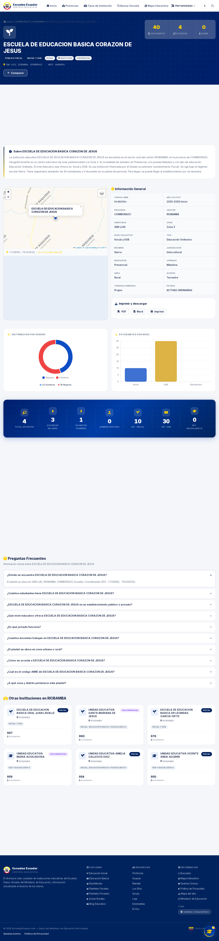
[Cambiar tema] (205, 6)
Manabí (136, 883)
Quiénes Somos (189, 883)
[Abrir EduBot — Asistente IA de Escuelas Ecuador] (209, 931)
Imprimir (159, 311)
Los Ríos (137, 888)
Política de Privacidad (192, 888)
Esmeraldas (138, 904)
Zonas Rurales (97, 898)
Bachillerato (95, 883)
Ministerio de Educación (194, 898)
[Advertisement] (109, 113)
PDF (123, 311)
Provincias (71, 5)
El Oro (135, 909)
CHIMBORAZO (22, 21)
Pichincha (137, 873)
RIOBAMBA (39, 21)
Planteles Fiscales (98, 888)
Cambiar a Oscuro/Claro (196, 912)
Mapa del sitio (188, 893)
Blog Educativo (97, 904)
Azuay (135, 893)
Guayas (136, 878)
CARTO (103, 248)
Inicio (53, 5)
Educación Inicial (98, 873)
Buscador (186, 873)
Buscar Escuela (129, 5)
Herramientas (183, 5)
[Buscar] (212, 6)
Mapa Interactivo (157, 5)
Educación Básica (99, 878)
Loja (134, 898)
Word (140, 311)
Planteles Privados (99, 893)
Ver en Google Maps (48, 252)
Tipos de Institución (99, 5)
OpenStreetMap (91, 248)
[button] (55, 218)
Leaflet (78, 248)
